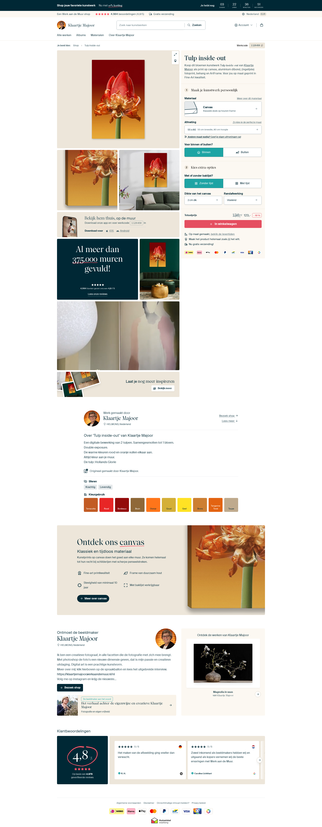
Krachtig (90, 487)
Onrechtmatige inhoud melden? (173, 803)
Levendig (105, 487)
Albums (81, 35)
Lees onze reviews (97, 294)
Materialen (97, 35)
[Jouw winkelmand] (261, 25)
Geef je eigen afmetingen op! (214, 136)
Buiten (245, 152)
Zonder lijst (206, 183)
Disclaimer (149, 803)
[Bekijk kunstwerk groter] (175, 54)
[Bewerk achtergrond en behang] (175, 61)
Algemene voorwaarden (129, 803)
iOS (111, 230)
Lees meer (228, 421)
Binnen (206, 152)
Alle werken (64, 35)
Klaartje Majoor (81, 25)
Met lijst (245, 183)
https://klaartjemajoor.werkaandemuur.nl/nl (86, 674)
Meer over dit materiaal (249, 98)
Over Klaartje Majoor (121, 35)
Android (124, 230)
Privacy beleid (199, 803)
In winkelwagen (226, 224)
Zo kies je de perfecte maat (247, 122)
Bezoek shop (227, 415)
